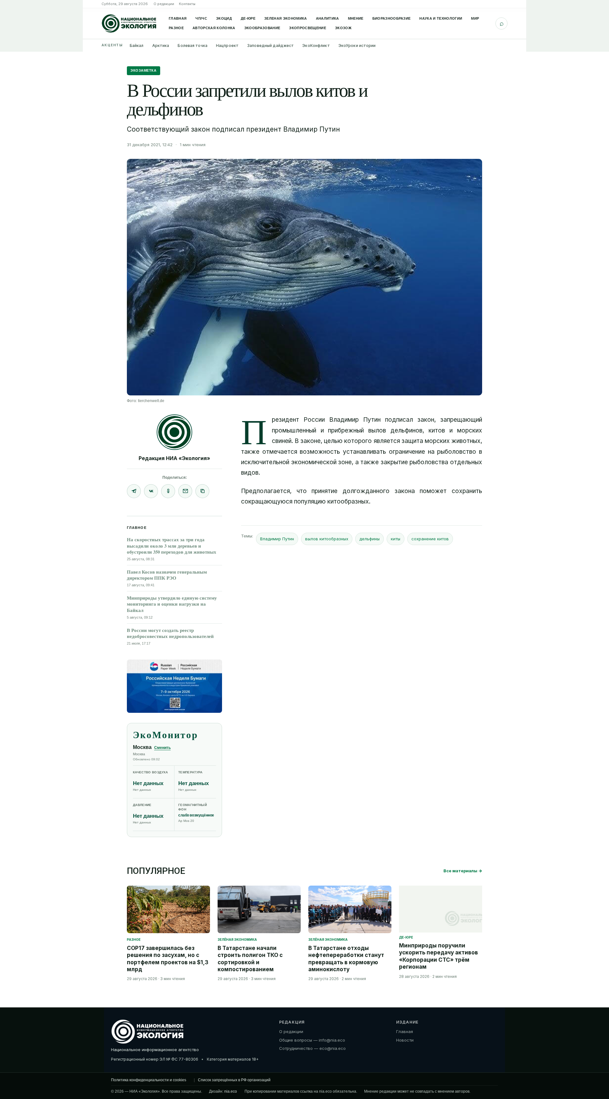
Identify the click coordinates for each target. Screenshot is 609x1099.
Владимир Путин (277, 538)
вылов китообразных (326, 538)
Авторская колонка (214, 28)
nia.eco (230, 1091)
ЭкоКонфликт (316, 45)
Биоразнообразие (391, 18)
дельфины (369, 538)
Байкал (137, 45)
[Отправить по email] (185, 491)
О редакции (164, 4)
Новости (405, 1040)
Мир (475, 18)
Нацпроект (227, 45)
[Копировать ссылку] (202, 491)
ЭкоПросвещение (307, 28)
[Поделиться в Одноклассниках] (168, 491)
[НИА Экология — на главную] (129, 23)
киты (395, 538)
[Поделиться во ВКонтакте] (151, 491)
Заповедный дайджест (270, 45)
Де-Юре (248, 18)
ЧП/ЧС (201, 18)
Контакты (187, 4)
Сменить (162, 747)
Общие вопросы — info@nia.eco (312, 1040)
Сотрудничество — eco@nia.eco (312, 1048)
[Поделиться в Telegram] (134, 491)
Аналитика (327, 18)
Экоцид (224, 18)
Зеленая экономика (285, 18)
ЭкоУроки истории (357, 45)
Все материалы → (462, 870)
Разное (176, 28)
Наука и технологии (440, 18)
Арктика (160, 45)
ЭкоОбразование (262, 28)
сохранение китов (430, 538)
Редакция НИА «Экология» (174, 458)
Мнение (355, 18)
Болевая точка (192, 45)
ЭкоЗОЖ (343, 28)
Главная (178, 18)
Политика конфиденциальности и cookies (148, 1080)
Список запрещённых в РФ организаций (234, 1080)
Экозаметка (143, 70)
